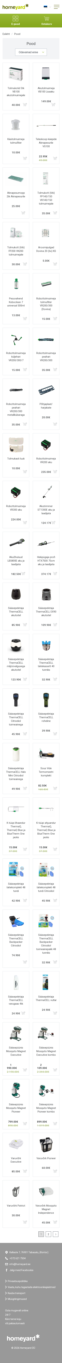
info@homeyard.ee (19, 1264)
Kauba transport (16, 1293)
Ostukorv (46, 24)
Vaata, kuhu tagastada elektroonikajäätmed (31, 1287)
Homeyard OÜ (27, 1348)
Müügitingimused (17, 1299)
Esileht (6, 34)
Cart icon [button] (24, 104)
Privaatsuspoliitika (18, 1281)
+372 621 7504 (17, 1258)
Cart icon (53, 104)
